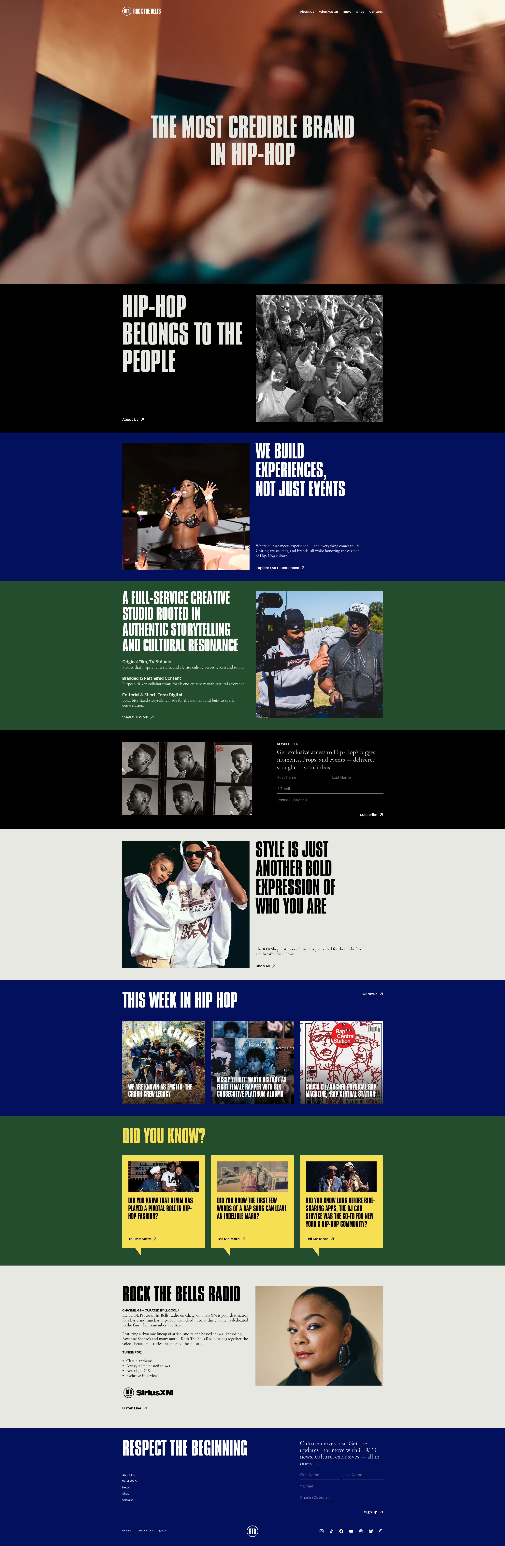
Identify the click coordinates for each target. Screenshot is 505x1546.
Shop (360, 12)
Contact (376, 12)
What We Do (328, 12)
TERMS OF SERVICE (145, 1530)
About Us (307, 12)
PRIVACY (126, 1530)
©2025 (162, 1530)
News (347, 12)
